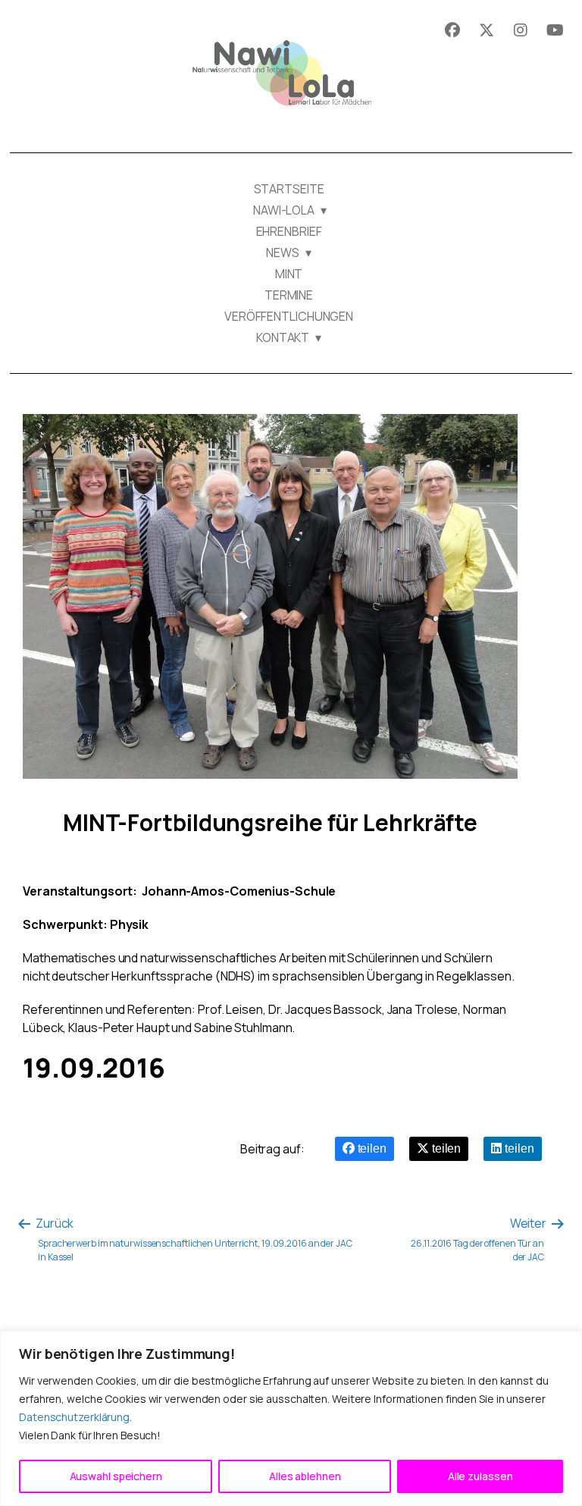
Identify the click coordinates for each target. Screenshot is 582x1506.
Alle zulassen (480, 1476)
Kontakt (282, 337)
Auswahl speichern (116, 1476)
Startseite (289, 188)
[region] (291, 1418)
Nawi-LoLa (282, 210)
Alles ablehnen (305, 1476)
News (282, 252)
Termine (288, 295)
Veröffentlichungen (288, 316)
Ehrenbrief (289, 231)
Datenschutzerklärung (74, 1417)
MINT (289, 273)
